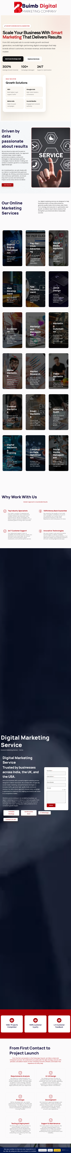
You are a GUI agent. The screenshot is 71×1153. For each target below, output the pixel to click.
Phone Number (50, 782)
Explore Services (33, 59)
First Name (49, 770)
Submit (51, 805)
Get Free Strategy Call (13, 59)
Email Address (50, 776)
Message (49, 788)
